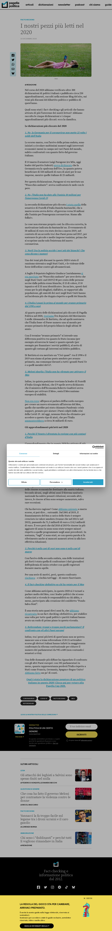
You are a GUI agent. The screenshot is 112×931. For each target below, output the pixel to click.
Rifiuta (24, 482)
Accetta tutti (88, 482)
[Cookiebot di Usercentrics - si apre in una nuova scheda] (94, 447)
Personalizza (55, 482)
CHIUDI (89, 898)
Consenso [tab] (23, 453)
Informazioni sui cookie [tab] (89, 453)
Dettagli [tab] (56, 453)
